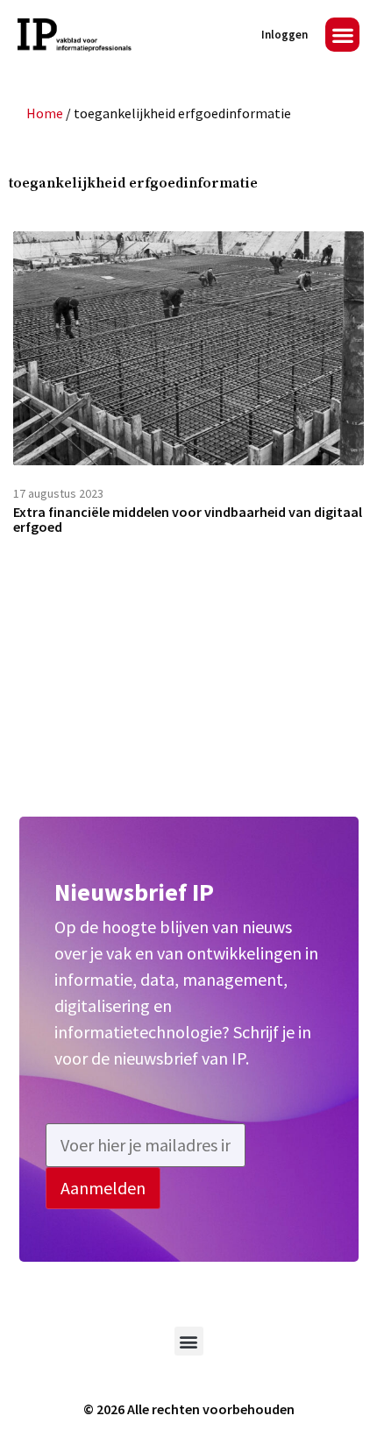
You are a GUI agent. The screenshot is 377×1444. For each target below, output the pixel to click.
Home (44, 113)
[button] (342, 35)
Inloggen (284, 34)
